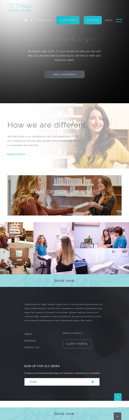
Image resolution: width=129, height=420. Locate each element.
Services (30, 341)
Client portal (68, 20)
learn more (16, 154)
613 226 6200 (45, 20)
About (28, 334)
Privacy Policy (73, 333)
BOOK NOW (93, 20)
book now (65, 413)
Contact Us (31, 347)
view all (64, 206)
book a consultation (64, 74)
